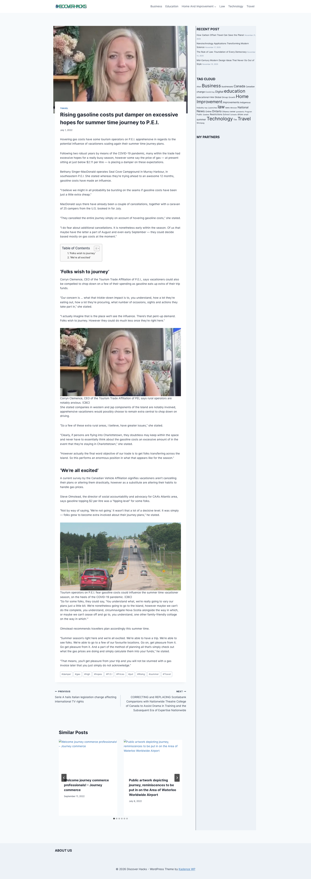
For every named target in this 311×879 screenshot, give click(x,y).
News (201, 111)
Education (171, 6)
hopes (98, 674)
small (246, 114)
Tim (235, 119)
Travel (250, 6)
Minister (233, 108)
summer (154, 674)
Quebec (206, 115)
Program (248, 112)
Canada (239, 86)
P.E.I (109, 674)
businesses (227, 86)
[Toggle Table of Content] (95, 248)
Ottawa (225, 111)
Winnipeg (200, 123)
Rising (141, 674)
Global (218, 97)
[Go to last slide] (64, 778)
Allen (199, 87)
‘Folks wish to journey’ (82, 253)
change (201, 91)
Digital (219, 91)
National (243, 107)
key (206, 108)
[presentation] (88, 756)
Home (242, 96)
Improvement (209, 101)
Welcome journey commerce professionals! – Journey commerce (86, 785)
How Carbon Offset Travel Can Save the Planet (220, 35)
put (130, 674)
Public (199, 114)
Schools (233, 115)
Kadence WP (187, 869)
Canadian (250, 86)
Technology (235, 6)
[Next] (177, 778)
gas (77, 674)
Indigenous (245, 102)
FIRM (211, 97)
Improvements (231, 102)
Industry (200, 108)
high (87, 674)
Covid (208, 92)
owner (233, 111)
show (240, 114)
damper (66, 674)
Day (213, 92)
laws (227, 107)
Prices (120, 674)
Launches (212, 108)
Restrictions (216, 114)
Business (156, 6)
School (226, 114)
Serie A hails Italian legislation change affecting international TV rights (85, 696)
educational (203, 97)
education (234, 91)
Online (208, 111)
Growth (232, 97)
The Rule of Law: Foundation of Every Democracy (222, 52)
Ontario (217, 111)
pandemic (240, 112)
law (221, 106)
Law (222, 6)
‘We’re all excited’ (80, 257)
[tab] (114, 818)
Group (225, 97)
